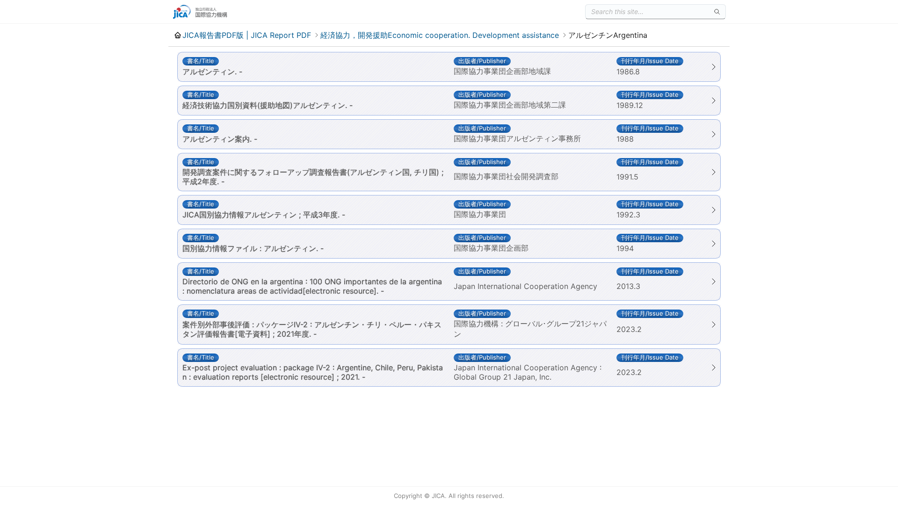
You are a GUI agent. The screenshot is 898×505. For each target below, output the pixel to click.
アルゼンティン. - (212, 71)
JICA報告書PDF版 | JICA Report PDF (246, 35)
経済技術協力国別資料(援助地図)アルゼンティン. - (267, 105)
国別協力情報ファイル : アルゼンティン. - (253, 248)
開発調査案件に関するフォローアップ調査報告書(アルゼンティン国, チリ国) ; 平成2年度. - (312, 176)
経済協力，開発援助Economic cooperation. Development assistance (439, 35)
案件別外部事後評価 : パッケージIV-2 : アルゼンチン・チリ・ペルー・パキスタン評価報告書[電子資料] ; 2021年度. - (312, 329)
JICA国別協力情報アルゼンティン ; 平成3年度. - (263, 214)
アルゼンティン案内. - (219, 139)
